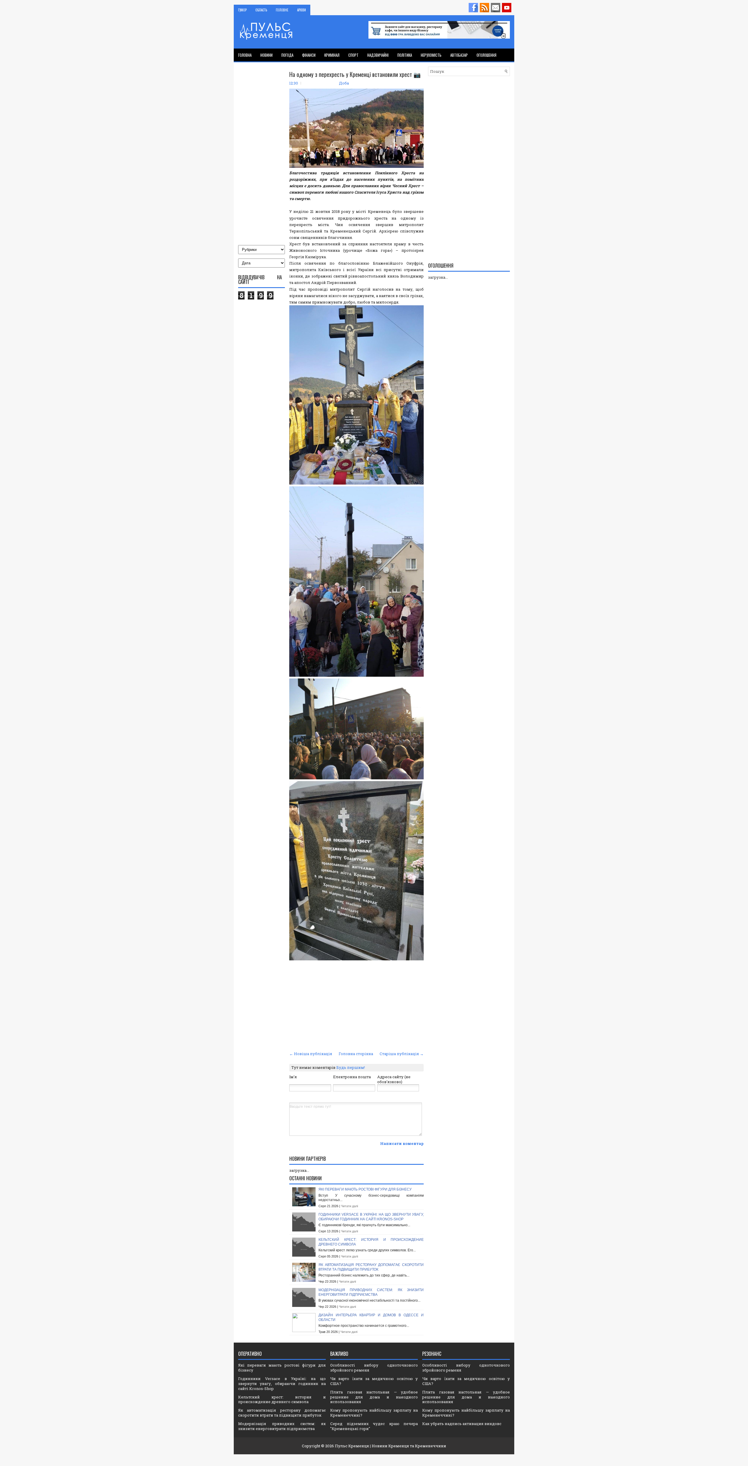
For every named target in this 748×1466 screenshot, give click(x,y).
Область (261, 10)
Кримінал (332, 55)
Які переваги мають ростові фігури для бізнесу (365, 1189)
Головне (282, 10)
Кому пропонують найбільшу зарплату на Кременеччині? (374, 1413)
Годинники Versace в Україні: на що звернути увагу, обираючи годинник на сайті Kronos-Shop (371, 1216)
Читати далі (349, 1206)
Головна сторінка (356, 1053)
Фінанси (309, 55)
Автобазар (459, 55)
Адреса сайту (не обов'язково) (394, 1079)
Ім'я (293, 1076)
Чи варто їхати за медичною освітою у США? (374, 1381)
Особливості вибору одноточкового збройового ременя (374, 1367)
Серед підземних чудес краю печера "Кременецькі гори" (374, 1426)
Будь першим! (350, 1067)
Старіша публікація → (402, 1053)
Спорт (353, 55)
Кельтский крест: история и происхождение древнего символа (282, 1399)
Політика (404, 55)
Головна (245, 55)
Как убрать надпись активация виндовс (461, 1423)
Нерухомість (431, 55)
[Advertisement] (356, 1006)
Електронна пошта (352, 1076)
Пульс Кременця (352, 1445)
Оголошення (486, 55)
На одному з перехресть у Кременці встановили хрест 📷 (355, 74)
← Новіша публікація (310, 1053)
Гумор (242, 10)
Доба (344, 83)
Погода (287, 55)
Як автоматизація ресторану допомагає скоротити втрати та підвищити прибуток (371, 1267)
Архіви (301, 10)
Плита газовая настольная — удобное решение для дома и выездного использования (374, 1397)
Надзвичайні (378, 55)
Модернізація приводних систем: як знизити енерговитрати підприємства (371, 1292)
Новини (266, 55)
